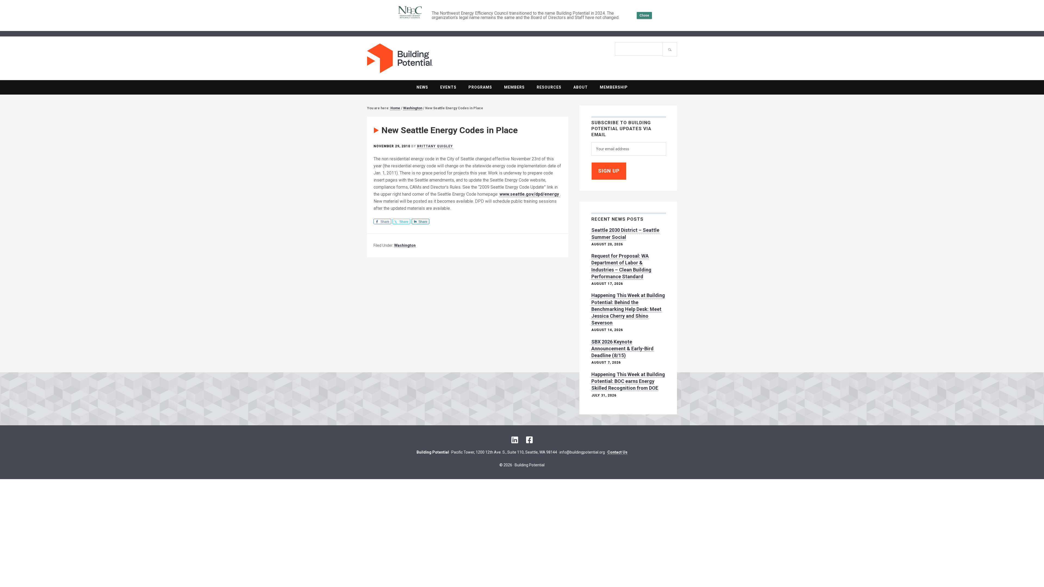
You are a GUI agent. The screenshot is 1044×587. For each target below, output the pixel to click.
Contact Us (617, 452)
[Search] (670, 49)
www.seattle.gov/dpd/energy (529, 194)
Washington (405, 245)
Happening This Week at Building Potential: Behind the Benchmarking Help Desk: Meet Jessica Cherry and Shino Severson (628, 309)
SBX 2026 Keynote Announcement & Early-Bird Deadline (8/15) (622, 348)
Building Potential (444, 58)
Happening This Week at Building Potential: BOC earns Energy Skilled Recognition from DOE (628, 381)
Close (644, 15)
